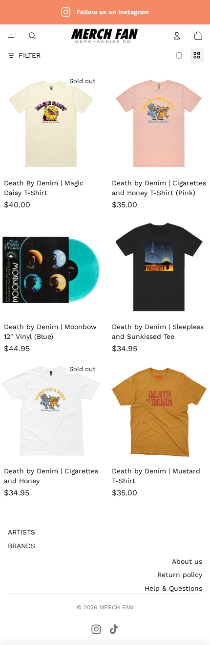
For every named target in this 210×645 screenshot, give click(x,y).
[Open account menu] (177, 35)
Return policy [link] (179, 574)
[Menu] (11, 35)
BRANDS (21, 546)
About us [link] (187, 561)
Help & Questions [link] (173, 588)
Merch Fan (116, 607)
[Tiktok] (114, 629)
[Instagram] (96, 629)
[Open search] (32, 35)
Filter (30, 55)
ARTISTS (21, 532)
